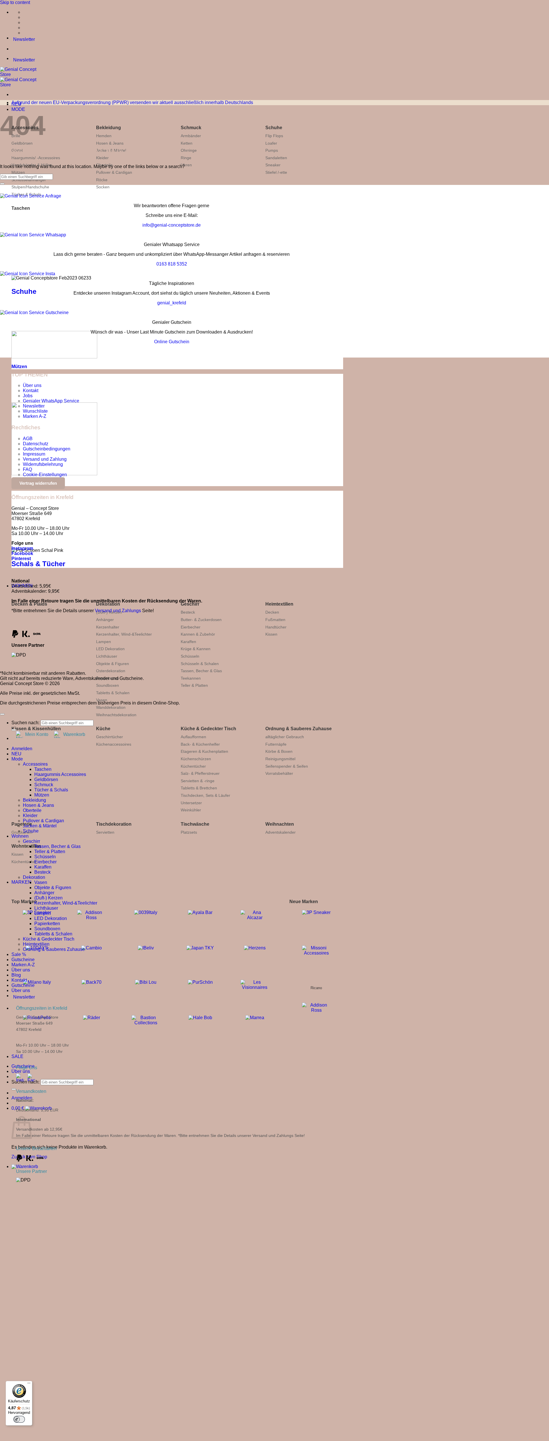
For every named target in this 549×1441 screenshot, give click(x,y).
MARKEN (21, 882)
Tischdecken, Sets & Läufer (205, 795)
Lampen (103, 641)
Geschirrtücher (109, 737)
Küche (103, 728)
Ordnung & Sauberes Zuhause (298, 728)
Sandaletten (276, 157)
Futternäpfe (276, 744)
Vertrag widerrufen (38, 483)
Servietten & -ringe (197, 781)
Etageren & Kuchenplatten (204, 751)
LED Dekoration (110, 648)
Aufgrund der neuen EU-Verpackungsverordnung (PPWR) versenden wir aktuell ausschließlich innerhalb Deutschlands (132, 102)
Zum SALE (117, 1306)
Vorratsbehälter (279, 773)
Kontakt (30, 390)
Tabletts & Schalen (113, 692)
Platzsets (189, 832)
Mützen (18, 172)
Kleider (30, 815)
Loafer (271, 143)
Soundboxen (107, 685)
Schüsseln (190, 656)
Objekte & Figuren (112, 663)
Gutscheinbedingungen (46, 448)
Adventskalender (280, 832)
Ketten (186, 143)
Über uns (20, 1071)
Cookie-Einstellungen (45, 474)
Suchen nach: (25, 1081)
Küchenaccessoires (113, 744)
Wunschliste (35, 411)
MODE (18, 109)
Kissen (271, 634)
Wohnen (20, 836)
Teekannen (191, 678)
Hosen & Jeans (110, 143)
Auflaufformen (193, 737)
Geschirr (190, 604)
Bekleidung (108, 127)
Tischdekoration (114, 824)
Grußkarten (21, 832)
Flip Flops (274, 135)
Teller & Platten (194, 685)
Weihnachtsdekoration (116, 714)
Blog (16, 975)
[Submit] (13, 1089)
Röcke (102, 179)
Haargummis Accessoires (60, 774)
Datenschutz (35, 443)
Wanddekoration (111, 707)
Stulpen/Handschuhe (30, 187)
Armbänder (191, 135)
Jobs (28, 395)
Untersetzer (191, 803)
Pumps (271, 150)
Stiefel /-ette (276, 172)
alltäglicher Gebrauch (284, 737)
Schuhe (273, 127)
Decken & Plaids (29, 604)
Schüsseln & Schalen (200, 663)
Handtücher (276, 627)
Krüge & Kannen (195, 648)
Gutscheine (23, 959)
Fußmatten (275, 619)
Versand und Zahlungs (118, 610)
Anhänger (105, 619)
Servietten (105, 832)
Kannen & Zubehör (198, 634)
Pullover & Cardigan (114, 172)
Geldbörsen (22, 143)
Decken (272, 612)
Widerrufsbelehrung (43, 464)
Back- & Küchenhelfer (200, 744)
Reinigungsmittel (280, 759)
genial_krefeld (171, 302)
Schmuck (191, 127)
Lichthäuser (106, 656)
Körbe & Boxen (279, 751)
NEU (16, 753)
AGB (28, 438)
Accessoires (35, 764)
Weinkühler (191, 810)
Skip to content (15, 2)
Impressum (34, 454)
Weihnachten (279, 824)
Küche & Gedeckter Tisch (208, 728)
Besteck (188, 612)
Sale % (18, 954)
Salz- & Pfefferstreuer (200, 773)
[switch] (19, 1419)
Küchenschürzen (196, 759)
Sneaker (273, 165)
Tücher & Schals (51, 789)
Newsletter (34, 406)
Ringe (186, 157)
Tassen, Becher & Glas (201, 670)
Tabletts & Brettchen (199, 788)
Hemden (104, 135)
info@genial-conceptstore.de (171, 225)
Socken (103, 187)
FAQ (27, 469)
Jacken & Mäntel (40, 825)
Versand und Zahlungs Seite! (278, 1135)
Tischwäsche (195, 824)
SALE (17, 1056)
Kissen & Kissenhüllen (36, 728)
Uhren (186, 165)
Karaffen (188, 641)
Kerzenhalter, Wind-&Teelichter (124, 634)
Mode (17, 759)
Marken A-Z (34, 416)
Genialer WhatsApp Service (51, 400)
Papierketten (47, 923)
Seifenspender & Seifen (286, 766)
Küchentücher (193, 766)
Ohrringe (189, 150)
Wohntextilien (26, 846)
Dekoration (108, 604)
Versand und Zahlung (45, 459)
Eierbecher (190, 627)
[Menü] (28, 1384)
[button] (24, 1166)
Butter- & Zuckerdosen (201, 619)
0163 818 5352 (171, 264)
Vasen (101, 700)
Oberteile (32, 810)
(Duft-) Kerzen (48, 897)
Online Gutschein (171, 341)
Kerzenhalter (107, 627)
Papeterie (21, 824)
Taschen (20, 208)
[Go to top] (2, 714)
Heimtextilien (279, 604)
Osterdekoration (110, 670)
